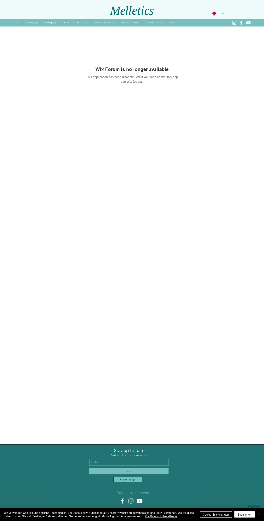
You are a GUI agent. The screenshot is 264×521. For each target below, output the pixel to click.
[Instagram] (234, 22)
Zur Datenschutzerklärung (161, 516)
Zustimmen (244, 514)
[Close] (259, 514)
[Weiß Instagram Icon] (131, 501)
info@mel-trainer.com (132, 492)
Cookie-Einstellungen (216, 514)
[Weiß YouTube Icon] (139, 501)
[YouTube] (248, 22)
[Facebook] (241, 22)
